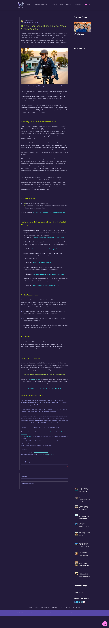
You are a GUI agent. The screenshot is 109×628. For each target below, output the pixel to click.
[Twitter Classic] (77, 602)
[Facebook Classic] (75, 602)
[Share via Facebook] (21, 462)
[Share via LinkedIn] (29, 462)
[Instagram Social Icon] (82, 602)
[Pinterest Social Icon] (84, 602)
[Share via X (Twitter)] (25, 462)
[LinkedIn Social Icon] (79, 602)
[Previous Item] (76, 27)
